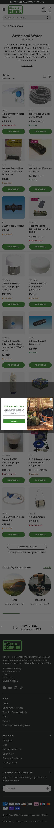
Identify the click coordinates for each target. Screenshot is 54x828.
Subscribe (14, 421)
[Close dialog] (51, 399)
